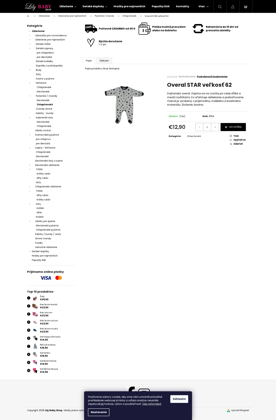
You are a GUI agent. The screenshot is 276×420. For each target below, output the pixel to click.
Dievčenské (43, 91)
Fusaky (39, 242)
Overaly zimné (44, 108)
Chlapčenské (44, 87)
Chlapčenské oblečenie (48, 186)
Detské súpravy (44, 48)
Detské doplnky (40, 251)
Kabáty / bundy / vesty (48, 234)
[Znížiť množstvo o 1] (199, 127)
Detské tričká (43, 44)
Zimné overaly (43, 238)
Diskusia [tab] (104, 60)
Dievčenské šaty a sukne (49, 160)
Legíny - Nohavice (45, 147)
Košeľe (40, 216)
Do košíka (235, 126)
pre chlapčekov (45, 52)
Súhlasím (179, 399)
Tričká (39, 169)
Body (38, 70)
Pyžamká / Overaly (46, 96)
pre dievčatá (43, 143)
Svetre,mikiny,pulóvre (47, 134)
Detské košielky (44, 61)
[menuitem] (67, 6)
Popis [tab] (89, 60)
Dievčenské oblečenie (47, 165)
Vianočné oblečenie (46, 247)
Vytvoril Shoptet (240, 410)
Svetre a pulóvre (45, 78)
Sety (38, 182)
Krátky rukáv (43, 173)
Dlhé (39, 212)
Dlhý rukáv (42, 178)
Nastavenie (99, 412)
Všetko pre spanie (45, 221)
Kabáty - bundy (44, 113)
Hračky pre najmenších (45, 255)
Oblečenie (38, 31)
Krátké (40, 208)
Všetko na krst (43, 130)
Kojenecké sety (44, 117)
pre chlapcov (43, 139)
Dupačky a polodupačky (49, 65)
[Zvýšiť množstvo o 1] (215, 127)
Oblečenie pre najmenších (50, 39)
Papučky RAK (39, 260)
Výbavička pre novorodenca (51, 35)
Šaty (38, 74)
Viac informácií (151, 404)
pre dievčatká (44, 57)
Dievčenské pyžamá (47, 225)
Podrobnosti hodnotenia (212, 76)
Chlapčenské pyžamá (48, 229)
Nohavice (41, 82)
